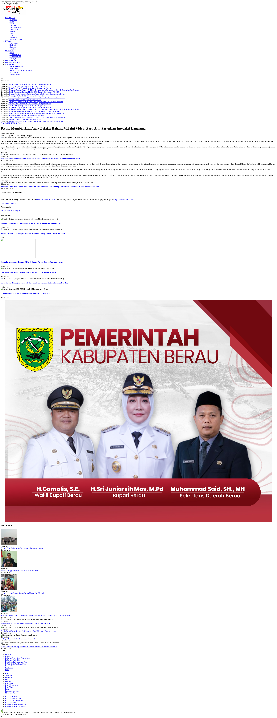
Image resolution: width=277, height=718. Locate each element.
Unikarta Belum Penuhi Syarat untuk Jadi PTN (25, 100)
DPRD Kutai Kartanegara (14, 700)
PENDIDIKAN (10, 60)
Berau (12, 22)
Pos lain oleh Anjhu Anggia (10, 211)
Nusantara (13, 47)
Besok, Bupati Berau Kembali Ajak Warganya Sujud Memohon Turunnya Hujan (36, 94)
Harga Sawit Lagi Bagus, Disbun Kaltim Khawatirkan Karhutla (30, 88)
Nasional (13, 45)
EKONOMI (9, 51)
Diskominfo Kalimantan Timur (15, 704)
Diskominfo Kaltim (16, 66)
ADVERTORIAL (11, 64)
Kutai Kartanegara (16, 27)
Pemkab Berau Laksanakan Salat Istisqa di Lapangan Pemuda (29, 84)
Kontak (7, 656)
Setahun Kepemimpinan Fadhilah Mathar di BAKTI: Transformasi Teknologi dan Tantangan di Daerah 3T (40, 158)
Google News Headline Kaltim (123, 200)
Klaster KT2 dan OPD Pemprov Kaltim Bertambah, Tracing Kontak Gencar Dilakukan (33, 234)
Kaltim (7, 673)
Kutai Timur (14, 29)
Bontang (12, 24)
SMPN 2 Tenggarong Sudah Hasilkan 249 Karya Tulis (27, 86)
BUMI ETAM (10, 18)
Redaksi (8, 654)
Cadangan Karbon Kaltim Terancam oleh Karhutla (26, 96)
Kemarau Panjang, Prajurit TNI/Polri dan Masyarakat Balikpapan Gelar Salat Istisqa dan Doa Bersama (44, 90)
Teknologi (12, 203)
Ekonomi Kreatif (15, 55)
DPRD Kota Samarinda (13, 698)
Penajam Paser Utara (12, 691)
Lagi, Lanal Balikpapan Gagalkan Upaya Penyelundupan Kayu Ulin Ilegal (28, 272)
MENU (3, 4)
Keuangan (13, 59)
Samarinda (13, 37)
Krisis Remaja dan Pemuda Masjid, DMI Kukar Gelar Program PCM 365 (34, 92)
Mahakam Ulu (14, 31)
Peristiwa (13, 49)
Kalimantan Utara (16, 39)
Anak (3, 203)
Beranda (4, 123)
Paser (11, 33)
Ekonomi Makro (15, 57)
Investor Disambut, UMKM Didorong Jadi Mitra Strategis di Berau (26, 293)
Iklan (7, 670)
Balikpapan (13, 20)
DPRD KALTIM (11, 696)
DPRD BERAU (10, 702)
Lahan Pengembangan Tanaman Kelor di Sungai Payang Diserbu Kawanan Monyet (32, 262)
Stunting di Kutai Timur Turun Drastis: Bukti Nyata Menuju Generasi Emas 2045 (31, 223)
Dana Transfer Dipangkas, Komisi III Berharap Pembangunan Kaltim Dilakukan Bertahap (34, 283)
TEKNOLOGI (12, 123)
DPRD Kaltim (14, 68)
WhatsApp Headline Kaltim (45, 200)
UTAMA (8, 41)
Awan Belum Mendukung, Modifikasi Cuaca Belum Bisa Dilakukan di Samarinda (36, 98)
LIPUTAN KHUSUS (12, 62)
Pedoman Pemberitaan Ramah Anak (17, 658)
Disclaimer (9, 668)
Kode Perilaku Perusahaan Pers (16, 662)
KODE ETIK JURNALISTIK (15, 664)
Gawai (20, 123)
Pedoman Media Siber (12, 660)
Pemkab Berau (15, 74)
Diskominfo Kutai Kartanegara (15, 706)
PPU (11, 35)
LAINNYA (5, 650)
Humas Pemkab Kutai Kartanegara (21, 70)
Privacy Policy (10, 666)
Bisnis (12, 53)
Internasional (14, 43)
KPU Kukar (14, 72)
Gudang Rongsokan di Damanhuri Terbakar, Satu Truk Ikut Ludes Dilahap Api (36, 102)
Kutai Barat (13, 25)
